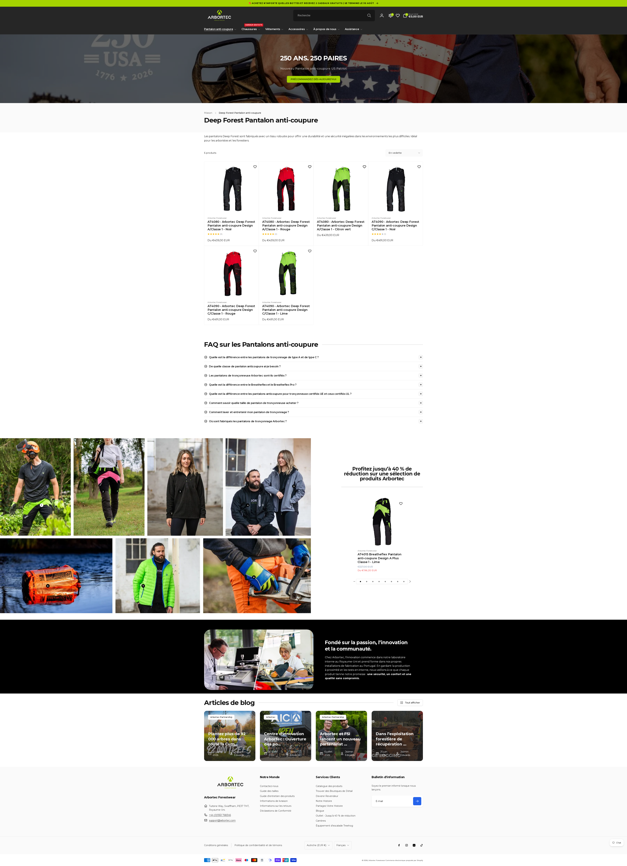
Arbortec (270, 717)
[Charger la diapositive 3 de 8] (372, 581)
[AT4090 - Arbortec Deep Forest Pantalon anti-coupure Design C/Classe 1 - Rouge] (231, 291)
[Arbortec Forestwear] (229, 788)
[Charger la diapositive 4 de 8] (379, 581)
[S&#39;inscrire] (417, 801)
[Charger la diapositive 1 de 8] (360, 581)
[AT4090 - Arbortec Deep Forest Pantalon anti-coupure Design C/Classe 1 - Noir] (395, 206)
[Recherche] (369, 15)
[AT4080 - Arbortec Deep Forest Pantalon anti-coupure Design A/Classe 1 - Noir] (231, 206)
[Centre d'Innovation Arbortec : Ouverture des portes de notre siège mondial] (285, 736)
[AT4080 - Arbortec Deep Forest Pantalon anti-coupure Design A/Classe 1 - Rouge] (286, 206)
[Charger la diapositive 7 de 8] (397, 581)
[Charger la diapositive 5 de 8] (385, 581)
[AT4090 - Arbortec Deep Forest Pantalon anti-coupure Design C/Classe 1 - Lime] (286, 291)
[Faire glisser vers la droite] (410, 581)
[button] (413, 15)
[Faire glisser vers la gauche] (354, 581)
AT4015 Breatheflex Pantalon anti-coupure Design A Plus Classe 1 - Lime (380, 558)
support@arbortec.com (222, 820)
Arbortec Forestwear (377, 860)
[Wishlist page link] (398, 15)
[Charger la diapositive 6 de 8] (391, 581)
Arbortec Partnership (221, 717)
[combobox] (334, 15)
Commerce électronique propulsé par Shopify (404, 860)
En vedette (395, 152)
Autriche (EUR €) (316, 845)
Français (341, 845)
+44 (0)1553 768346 (220, 815)
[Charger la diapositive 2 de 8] (366, 581)
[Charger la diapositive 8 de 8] (403, 581)
